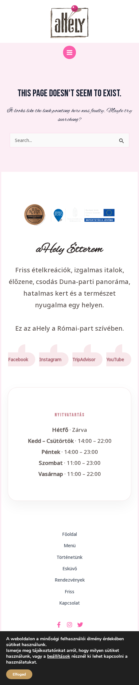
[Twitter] (80, 625)
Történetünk (69, 557)
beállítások (58, 656)
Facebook (18, 359)
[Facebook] (59, 625)
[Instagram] (69, 625)
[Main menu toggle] (69, 52)
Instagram (50, 359)
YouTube (115, 359)
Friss (69, 591)
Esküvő (69, 568)
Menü (70, 545)
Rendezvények (70, 580)
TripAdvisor (83, 359)
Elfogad (19, 674)
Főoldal (69, 534)
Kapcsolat (69, 603)
